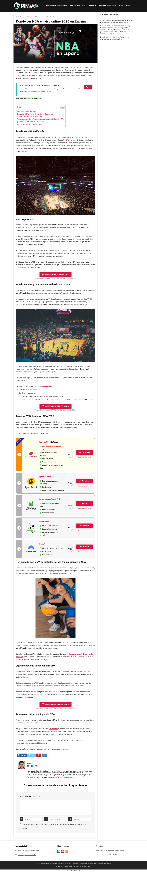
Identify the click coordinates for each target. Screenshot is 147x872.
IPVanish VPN (44, 521)
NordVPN (42, 544)
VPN (27, 17)
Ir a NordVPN (84, 547)
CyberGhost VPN (45, 477)
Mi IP (121, 6)
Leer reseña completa (84, 457)
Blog (128, 6)
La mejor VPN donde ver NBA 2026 (29, 117)
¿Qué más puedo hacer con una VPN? (30, 122)
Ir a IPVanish (84, 526)
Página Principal (20, 17)
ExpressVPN (47, 386)
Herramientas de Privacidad (56, 6)
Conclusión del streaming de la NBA (29, 124)
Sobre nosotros (98, 863)
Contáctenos (107, 863)
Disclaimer (75, 863)
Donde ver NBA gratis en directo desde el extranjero (35, 114)
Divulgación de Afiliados (64, 863)
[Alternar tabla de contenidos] (62, 107)
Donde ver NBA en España (26, 111)
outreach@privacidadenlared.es (27, 855)
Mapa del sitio (53, 863)
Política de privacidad (42, 863)
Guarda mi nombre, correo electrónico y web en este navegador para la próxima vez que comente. (54, 824)
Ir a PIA (84, 503)
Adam (29, 763)
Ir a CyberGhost (84, 481)
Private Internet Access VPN (49, 499)
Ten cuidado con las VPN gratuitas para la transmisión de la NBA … (40, 119)
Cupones (91, 6)
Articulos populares (106, 6)
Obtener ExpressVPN (57, 274)
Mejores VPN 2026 (77, 6)
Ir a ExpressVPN (84, 452)
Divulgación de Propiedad (86, 863)
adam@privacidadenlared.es (65, 777)
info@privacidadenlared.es (32, 850)
